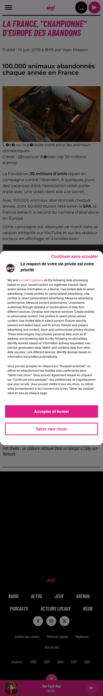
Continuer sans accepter (74, 256)
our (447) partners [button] (31, 280)
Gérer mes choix (51, 429)
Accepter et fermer (51, 411)
